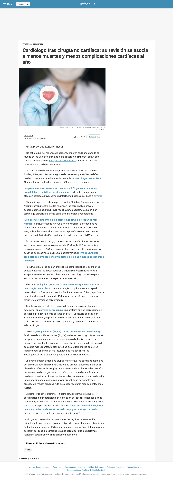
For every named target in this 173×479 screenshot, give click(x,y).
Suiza (27, 450)
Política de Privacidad (115, 467)
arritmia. (98, 196)
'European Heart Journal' (62, 160)
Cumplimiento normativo (75, 467)
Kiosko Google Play (135, 467)
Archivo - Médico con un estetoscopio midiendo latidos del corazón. (82, 128)
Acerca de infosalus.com (39, 467)
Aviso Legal (57, 467)
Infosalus (28, 135)
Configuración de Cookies (78, 470)
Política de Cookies (96, 467)
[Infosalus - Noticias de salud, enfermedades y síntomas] (88, 4)
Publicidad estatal (97, 470)
